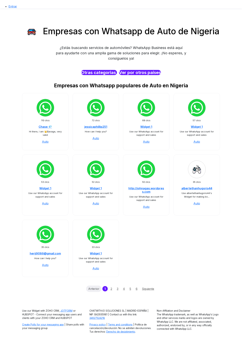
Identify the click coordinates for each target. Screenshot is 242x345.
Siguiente (148, 289)
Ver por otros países (140, 72)
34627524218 (97, 318)
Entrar (13, 6)
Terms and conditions (120, 324)
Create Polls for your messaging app (43, 324)
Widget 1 (146, 126)
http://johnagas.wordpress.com (146, 190)
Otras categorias (99, 72)
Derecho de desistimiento (120, 331)
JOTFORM (66, 310)
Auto (45, 141)
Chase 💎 (45, 126)
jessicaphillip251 (95, 126)
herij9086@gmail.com (45, 253)
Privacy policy (97, 324)
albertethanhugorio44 (196, 188)
